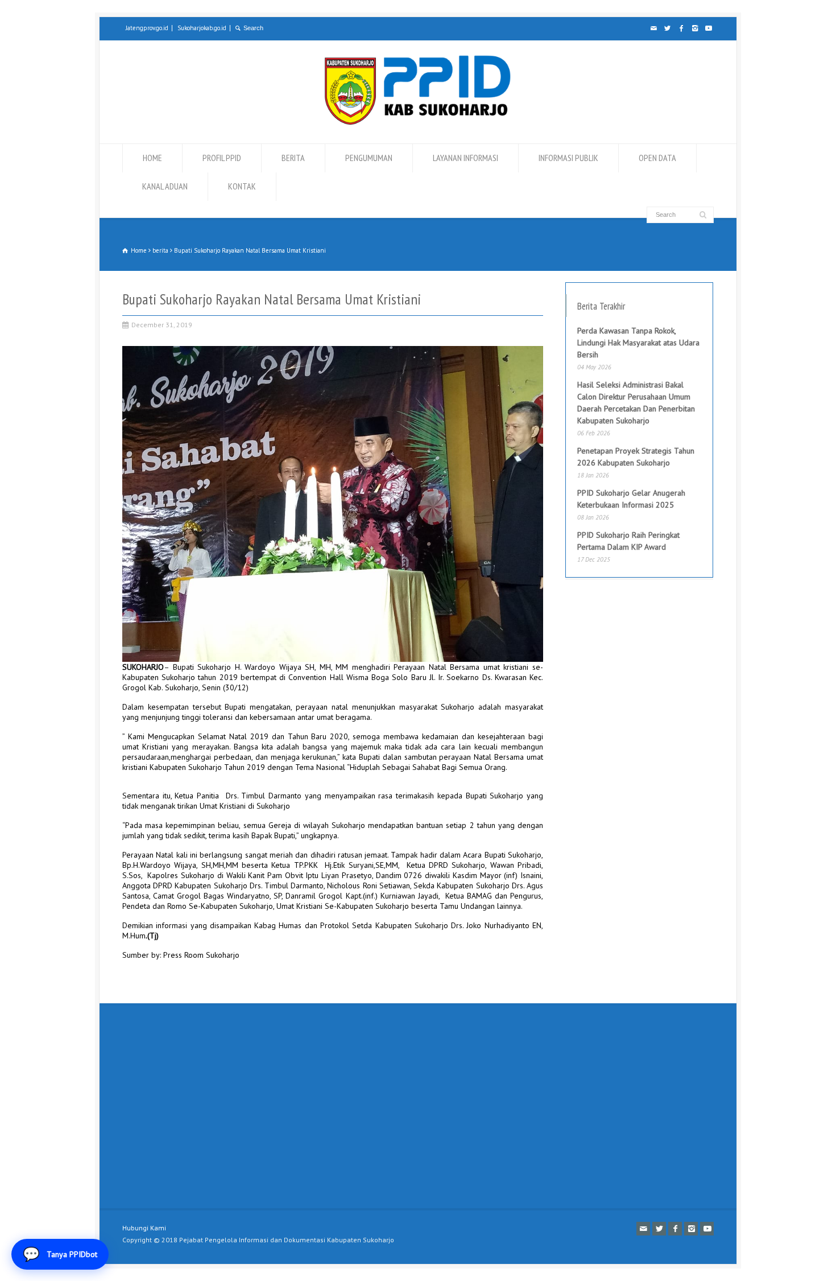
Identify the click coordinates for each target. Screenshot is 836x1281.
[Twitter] (667, 28)
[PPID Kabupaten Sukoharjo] (417, 122)
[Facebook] (680, 28)
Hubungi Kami (144, 1228)
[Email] (653, 28)
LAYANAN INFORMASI (465, 157)
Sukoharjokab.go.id (201, 28)
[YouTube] (708, 28)
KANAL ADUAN (165, 186)
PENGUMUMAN (368, 157)
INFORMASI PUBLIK (568, 157)
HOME (152, 157)
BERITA (293, 157)
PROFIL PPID (221, 157)
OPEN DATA (657, 157)
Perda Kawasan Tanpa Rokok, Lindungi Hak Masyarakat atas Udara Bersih (638, 343)
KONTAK (242, 186)
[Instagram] (694, 28)
